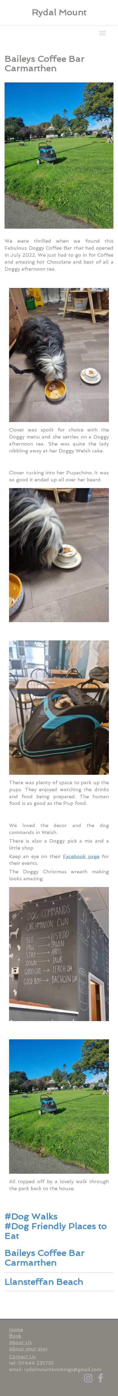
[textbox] (59, 12)
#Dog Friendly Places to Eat (56, 1231)
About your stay (28, 1349)
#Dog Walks (31, 1216)
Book (15, 1336)
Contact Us (22, 1357)
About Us (20, 1342)
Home (16, 1329)
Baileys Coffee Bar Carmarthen (44, 1258)
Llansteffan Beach (44, 1281)
